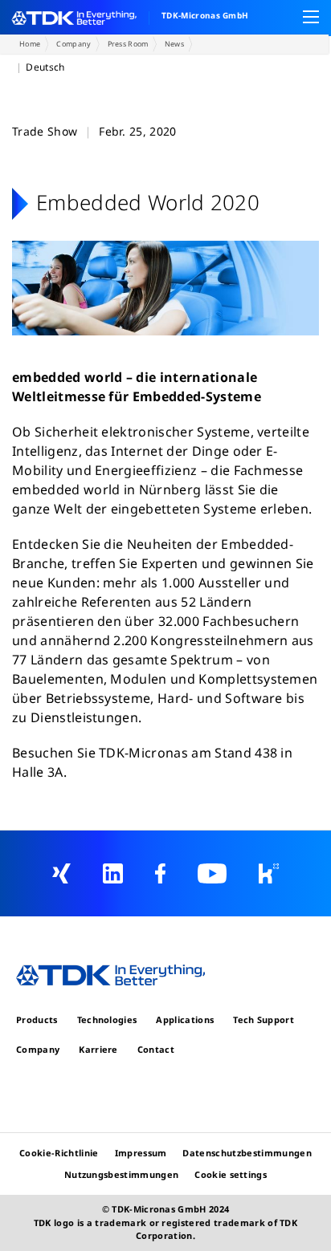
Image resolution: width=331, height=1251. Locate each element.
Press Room (128, 44)
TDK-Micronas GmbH (204, 15)
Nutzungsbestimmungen (121, 1174)
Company (73, 44)
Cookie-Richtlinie (58, 1153)
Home (29, 44)
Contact (155, 1049)
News (174, 44)
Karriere (98, 1049)
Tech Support (263, 1019)
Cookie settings (230, 1174)
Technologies (107, 1019)
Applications (185, 1019)
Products (37, 1019)
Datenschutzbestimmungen (246, 1153)
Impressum (141, 1153)
